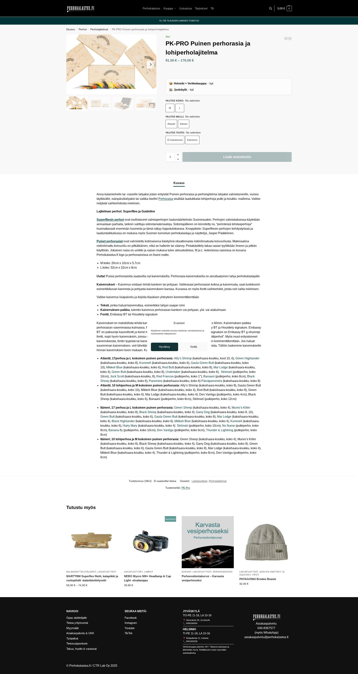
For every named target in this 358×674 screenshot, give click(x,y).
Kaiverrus (192, 140)
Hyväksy (164, 346)
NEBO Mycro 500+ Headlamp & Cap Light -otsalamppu (147, 578)
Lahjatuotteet (199, 480)
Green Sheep (183, 407)
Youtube (130, 628)
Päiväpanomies (211, 380)
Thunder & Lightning (219, 430)
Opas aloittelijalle (76, 617)
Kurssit (186, 572)
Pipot (255, 575)
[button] (284, 8)
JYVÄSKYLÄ (191, 611)
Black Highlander (123, 421)
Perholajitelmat (99, 29)
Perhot (83, 29)
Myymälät (72, 628)
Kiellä (193, 346)
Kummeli (145, 362)
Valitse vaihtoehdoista (92, 593)
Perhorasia (165, 198)
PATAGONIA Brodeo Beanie (257, 579)
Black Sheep (147, 412)
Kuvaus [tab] (179, 183)
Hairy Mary (130, 425)
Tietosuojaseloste (77, 643)
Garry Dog (203, 412)
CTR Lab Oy (101, 665)
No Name (228, 425)
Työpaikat (72, 638)
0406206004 (191, 623)
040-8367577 (266, 628)
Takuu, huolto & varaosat (81, 648)
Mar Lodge (220, 367)
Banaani (209, 376)
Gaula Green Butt (202, 362)
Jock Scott (117, 376)
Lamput (148, 572)
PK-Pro (186, 487)
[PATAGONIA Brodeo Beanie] (265, 542)
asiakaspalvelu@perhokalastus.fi (266, 637)
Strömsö (226, 371)
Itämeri (183, 124)
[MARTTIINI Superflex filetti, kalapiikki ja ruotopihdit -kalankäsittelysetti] (92, 542)
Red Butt (168, 367)
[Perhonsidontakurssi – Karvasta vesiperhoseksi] (208, 542)
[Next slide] (151, 64)
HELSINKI (189, 629)
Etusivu (70, 29)
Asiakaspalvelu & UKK (80, 633)
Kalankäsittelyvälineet (81, 572)
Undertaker (173, 371)
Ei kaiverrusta (174, 140)
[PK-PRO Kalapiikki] (286, 38)
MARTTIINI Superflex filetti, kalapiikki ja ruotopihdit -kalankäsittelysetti (92, 578)
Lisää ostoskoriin (237, 157)
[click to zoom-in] (111, 64)
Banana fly (115, 430)
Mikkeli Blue (114, 367)
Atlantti (171, 124)
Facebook (131, 617)
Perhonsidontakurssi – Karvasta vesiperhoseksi (203, 578)
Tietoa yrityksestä (77, 622)
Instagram (131, 622)
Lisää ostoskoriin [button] (150, 593)
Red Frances (165, 376)
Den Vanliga (165, 430)
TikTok (128, 633)
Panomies (155, 380)
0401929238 (191, 641)
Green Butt (119, 371)
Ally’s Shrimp (183, 358)
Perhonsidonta (222, 572)
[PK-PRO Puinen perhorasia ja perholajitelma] (290, 38)
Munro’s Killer (241, 407)
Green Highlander (247, 358)
